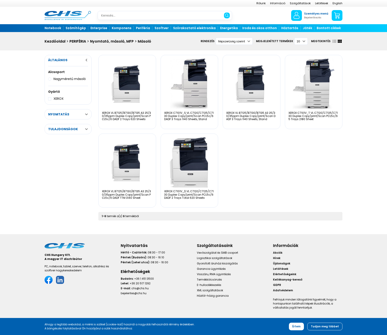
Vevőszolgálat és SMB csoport (217, 253)
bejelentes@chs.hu (133, 293)
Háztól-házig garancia (213, 296)
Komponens (121, 28)
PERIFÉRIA (77, 41)
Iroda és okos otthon (259, 28)
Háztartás (289, 28)
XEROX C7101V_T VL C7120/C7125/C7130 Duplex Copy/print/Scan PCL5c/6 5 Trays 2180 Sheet (313, 116)
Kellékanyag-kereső (287, 279)
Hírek (276, 258)
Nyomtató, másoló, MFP (112, 41)
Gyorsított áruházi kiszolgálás (217, 263)
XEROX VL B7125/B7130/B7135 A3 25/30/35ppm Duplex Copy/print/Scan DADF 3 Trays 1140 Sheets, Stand (250, 116)
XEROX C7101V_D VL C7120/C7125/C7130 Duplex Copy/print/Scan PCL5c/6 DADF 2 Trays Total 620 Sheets (189, 194)
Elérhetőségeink (284, 274)
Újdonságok (281, 263)
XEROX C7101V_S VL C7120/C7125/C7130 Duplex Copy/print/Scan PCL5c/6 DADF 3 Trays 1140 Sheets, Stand (189, 116)
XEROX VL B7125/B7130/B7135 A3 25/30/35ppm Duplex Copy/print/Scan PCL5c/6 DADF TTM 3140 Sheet (126, 194)
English (337, 3)
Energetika (229, 28)
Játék (307, 28)
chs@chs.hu (140, 288)
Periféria (143, 28)
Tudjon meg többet (325, 326)
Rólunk (261, 3)
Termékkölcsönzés (209, 279)
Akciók (277, 253)
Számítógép (76, 28)
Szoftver (162, 28)
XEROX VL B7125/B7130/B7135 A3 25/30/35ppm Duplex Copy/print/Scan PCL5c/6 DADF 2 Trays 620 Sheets (126, 116)
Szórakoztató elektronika (194, 28)
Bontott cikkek (329, 28)
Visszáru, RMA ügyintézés (214, 274)
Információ (277, 3)
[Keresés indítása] (227, 15)
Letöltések (321, 3)
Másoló (144, 41)
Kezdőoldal (55, 41)
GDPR (277, 285)
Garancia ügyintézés (211, 269)
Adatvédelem (283, 290)
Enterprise (98, 28)
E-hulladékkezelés (209, 285)
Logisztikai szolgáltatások (214, 258)
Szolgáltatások (300, 3)
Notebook (53, 28)
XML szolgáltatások (210, 290)
